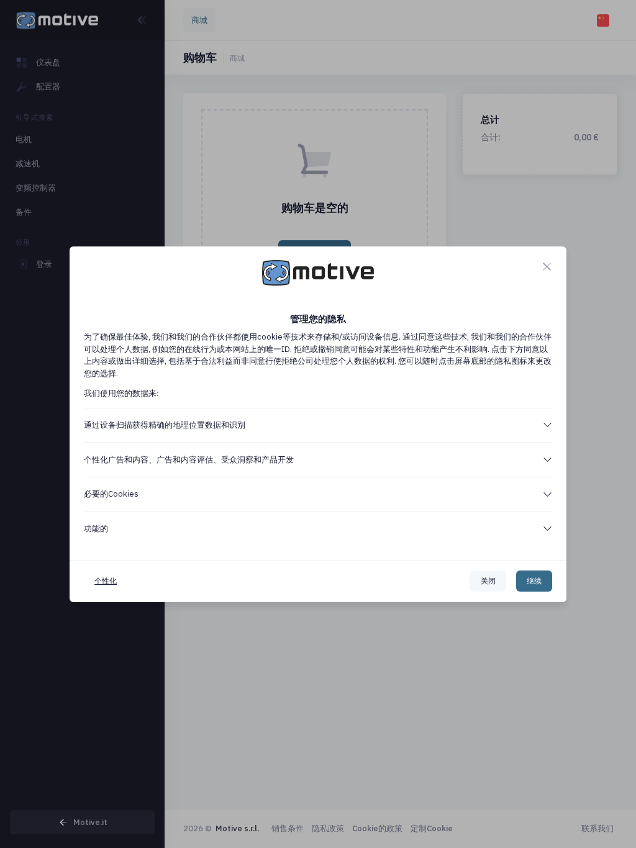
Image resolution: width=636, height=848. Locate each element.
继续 (534, 580)
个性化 (105, 580)
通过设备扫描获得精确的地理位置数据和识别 (164, 425)
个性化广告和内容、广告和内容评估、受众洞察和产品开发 (189, 459)
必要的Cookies (111, 494)
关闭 (488, 580)
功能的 (96, 528)
